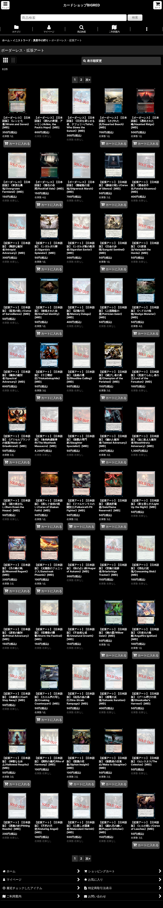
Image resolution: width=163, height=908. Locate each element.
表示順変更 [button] (94, 60)
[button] (5, 5)
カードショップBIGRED (81, 5)
